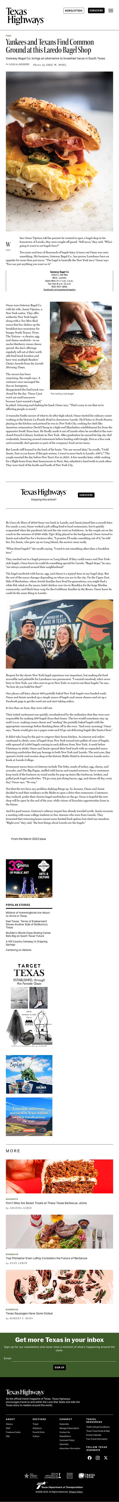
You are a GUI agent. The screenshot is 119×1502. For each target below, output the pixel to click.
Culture (36, 1436)
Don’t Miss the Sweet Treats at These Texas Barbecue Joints (46, 1203)
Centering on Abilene (18, 950)
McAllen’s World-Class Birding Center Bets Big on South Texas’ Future (28, 934)
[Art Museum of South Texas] (29, 1050)
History (9, 1424)
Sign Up (59, 1367)
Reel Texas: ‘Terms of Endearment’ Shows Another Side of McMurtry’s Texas (27, 924)
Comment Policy (67, 1440)
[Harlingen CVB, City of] (29, 1092)
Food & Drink (38, 1432)
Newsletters (73, 10)
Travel (35, 1424)
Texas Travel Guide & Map (98, 1431)
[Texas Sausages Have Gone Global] (59, 1303)
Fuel (9, 36)
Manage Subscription (69, 1428)
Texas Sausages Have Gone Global (29, 1313)
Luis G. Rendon (19, 64)
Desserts (12, 1199)
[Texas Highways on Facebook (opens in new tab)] (89, 1458)
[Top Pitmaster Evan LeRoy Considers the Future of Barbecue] (59, 1247)
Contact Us (65, 1432)
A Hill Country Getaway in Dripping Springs (26, 943)
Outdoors (37, 1428)
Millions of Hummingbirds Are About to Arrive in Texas (28, 914)
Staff (8, 1428)
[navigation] (110, 10)
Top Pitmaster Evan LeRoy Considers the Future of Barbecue (46, 1258)
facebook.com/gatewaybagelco (59, 289)
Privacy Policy (76, 1491)
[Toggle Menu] (110, 10)
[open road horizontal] (29, 1135)
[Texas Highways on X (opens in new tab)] (105, 1458)
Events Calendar (93, 1435)
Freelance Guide (13, 1432)
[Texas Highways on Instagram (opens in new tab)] (97, 1458)
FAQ (8, 1436)
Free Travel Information (96, 1439)
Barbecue (12, 1254)
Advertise (64, 1444)
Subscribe (96, 10)
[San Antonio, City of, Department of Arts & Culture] (29, 897)
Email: (8, 1358)
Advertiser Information (70, 1448)
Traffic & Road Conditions (98, 1427)
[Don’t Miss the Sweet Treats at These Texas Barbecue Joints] (59, 1192)
